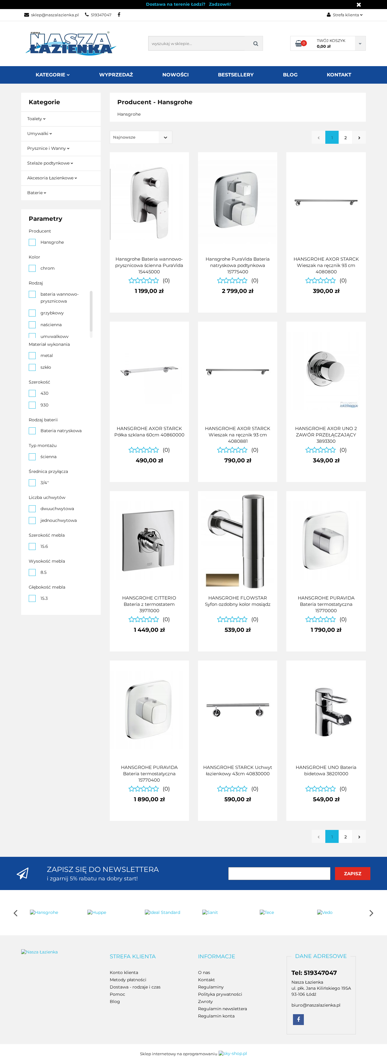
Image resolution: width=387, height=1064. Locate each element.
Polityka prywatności (220, 994)
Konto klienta (124, 972)
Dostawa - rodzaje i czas (135, 987)
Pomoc (117, 994)
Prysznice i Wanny (47, 148)
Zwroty (205, 1001)
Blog (290, 75)
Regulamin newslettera (222, 1008)
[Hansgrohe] (50, 912)
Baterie (35, 192)
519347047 (101, 14)
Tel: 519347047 (314, 972)
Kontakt (339, 75)
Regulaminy (211, 987)
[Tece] (279, 912)
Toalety (35, 118)
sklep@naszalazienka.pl (55, 14)
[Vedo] (337, 912)
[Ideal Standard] (165, 912)
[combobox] (141, 137)
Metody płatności (128, 979)
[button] (133, 956)
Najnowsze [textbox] (124, 137)
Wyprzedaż (116, 75)
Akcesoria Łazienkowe (51, 178)
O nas (204, 972)
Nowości (175, 75)
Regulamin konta (216, 1016)
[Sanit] (222, 912)
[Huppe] (107, 912)
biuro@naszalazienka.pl (315, 1005)
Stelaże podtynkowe (49, 163)
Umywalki (38, 133)
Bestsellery (236, 75)
